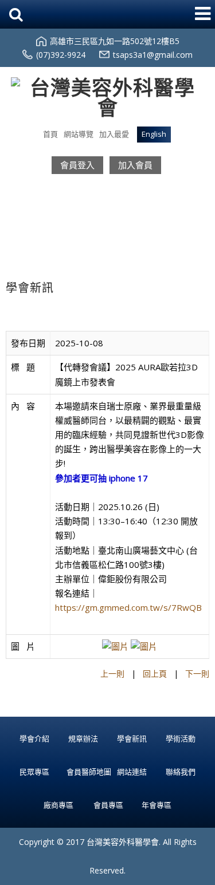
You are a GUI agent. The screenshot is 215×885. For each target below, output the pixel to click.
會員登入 (77, 165)
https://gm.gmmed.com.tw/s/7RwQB (128, 607)
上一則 (112, 673)
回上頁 (155, 673)
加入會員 (135, 165)
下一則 (197, 673)
